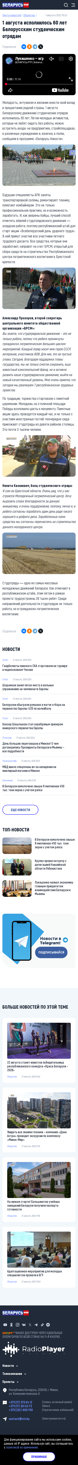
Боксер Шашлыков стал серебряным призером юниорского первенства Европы (32, 726)
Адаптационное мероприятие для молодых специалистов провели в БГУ (34, 1273)
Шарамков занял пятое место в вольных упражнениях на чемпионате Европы (28, 687)
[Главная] (17, 5)
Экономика (7, 780)
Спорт (5, 659)
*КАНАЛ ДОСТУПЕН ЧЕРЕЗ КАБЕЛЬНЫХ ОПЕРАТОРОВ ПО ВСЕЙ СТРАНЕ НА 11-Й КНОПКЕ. (32, 1334)
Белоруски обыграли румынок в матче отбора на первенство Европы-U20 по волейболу (33, 706)
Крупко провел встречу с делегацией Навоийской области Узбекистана (50, 864)
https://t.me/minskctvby (17, 916)
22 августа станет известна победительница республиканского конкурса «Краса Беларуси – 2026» (37, 1066)
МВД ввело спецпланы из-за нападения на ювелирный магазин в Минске (29, 768)
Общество (29, 15)
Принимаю (39, 1457)
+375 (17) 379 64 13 (40, 1402)
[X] (40, 46)
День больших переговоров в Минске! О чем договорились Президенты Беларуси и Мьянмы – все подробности (33, 747)
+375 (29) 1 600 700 (41, 1410)
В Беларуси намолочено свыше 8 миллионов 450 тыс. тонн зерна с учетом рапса (33, 788)
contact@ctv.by (37, 1419)
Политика (7, 737)
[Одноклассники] (29, 46)
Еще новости (20, 810)
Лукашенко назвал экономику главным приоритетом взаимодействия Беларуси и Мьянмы (54, 888)
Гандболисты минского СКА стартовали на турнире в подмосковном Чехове (34, 667)
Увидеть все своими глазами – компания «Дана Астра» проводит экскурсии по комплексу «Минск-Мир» (37, 1135)
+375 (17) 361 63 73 (29, 1406)
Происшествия (9, 760)
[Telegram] (35, 46)
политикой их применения (22, 1447)
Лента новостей (11, 15)
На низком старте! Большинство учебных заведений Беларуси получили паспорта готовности (33, 1205)
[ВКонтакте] (23, 46)
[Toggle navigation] (72, 4)
